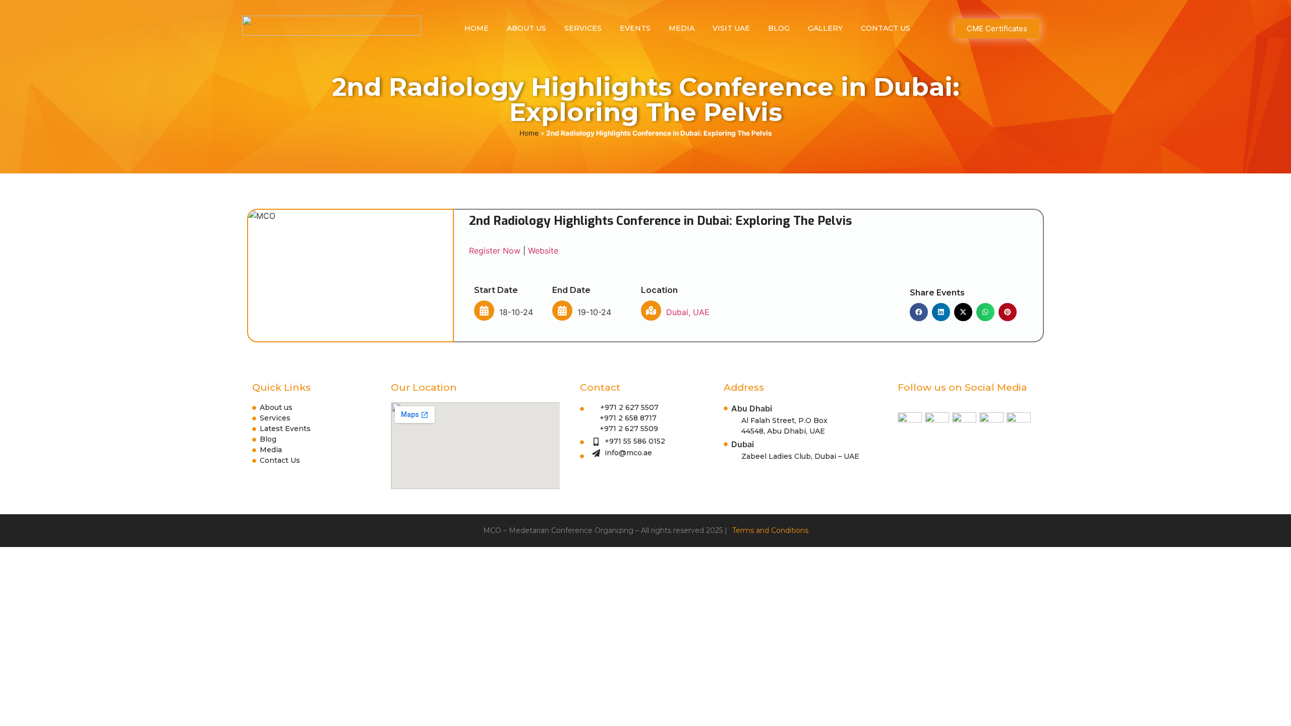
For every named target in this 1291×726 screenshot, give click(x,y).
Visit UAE (731, 28)
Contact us (885, 28)
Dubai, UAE (688, 312)
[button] (919, 312)
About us (526, 28)
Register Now (494, 251)
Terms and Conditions (770, 530)
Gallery (825, 28)
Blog (779, 28)
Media (681, 28)
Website (543, 251)
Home (476, 28)
